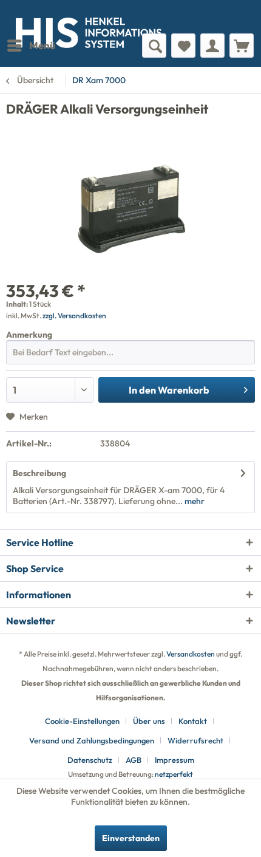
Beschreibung (39, 473)
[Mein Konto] (212, 45)
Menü (42, 45)
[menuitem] (30, 45)
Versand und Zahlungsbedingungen (91, 740)
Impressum (174, 760)
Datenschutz (89, 760)
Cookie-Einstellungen (82, 721)
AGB (133, 760)
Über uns (149, 721)
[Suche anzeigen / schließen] (154, 45)
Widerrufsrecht (195, 740)
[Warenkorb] (241, 45)
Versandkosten (190, 653)
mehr (194, 501)
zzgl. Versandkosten (74, 315)
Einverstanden (131, 838)
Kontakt (192, 721)
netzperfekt (174, 774)
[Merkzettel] (183, 45)
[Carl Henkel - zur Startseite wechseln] (68, 16)
